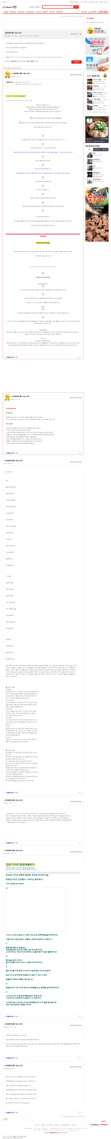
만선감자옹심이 (97, 179)
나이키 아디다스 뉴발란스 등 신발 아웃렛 (14, 1136)
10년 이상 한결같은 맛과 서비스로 (101, 107)
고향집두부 (96, 86)
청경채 (12, 57)
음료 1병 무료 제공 (97, 176)
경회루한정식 (96, 159)
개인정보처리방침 (65, 1125)
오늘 (89, 149)
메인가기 (4, 2)
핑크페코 (6, 1068)
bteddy (6, 803)
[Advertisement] (42, 24)
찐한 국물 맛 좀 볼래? (92, 141)
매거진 (85, 2)
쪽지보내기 (74, 16)
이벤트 (101, 2)
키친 (81, 2)
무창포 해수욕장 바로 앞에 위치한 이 (101, 101)
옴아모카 (6, 853)
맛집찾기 (77, 2)
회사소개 (37, 1125)
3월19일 (97, 149)
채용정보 (56, 1125)
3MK (94, 153)
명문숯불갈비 (96, 173)
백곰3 (13, 76)
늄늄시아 (6, 1027)
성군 (5, 463)
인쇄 (65, 16)
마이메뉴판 (91, 2)
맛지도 (96, 2)
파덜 (12, 399)
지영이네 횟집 (96, 99)
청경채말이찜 (50, 57)
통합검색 (33, 7)
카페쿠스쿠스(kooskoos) (99, 92)
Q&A (39, 7)
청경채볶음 (58, 57)
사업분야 (43, 1125)
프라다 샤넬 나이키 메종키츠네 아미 (12, 1138)
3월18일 (104, 149)
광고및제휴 (50, 1125)
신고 (62, 16)
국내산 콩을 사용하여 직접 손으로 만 (101, 88)
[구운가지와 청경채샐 (20, 57)
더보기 (105, 2)
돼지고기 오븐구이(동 (34, 57)
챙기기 (79, 16)
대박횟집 (95, 106)
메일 (69, 16)
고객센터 (74, 1125)
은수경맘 (7, 36)
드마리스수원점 (97, 79)
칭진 (94, 166)
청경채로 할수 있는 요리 (97, 22)
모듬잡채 (43, 57)
